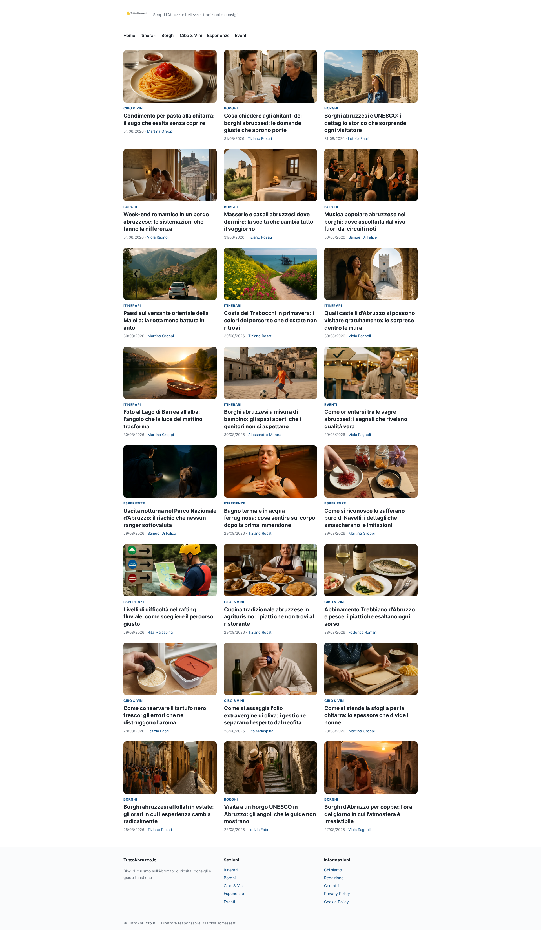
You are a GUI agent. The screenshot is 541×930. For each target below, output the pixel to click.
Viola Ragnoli (158, 237)
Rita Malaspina (160, 632)
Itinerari (148, 35)
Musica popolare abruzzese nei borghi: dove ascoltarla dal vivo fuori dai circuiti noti (364, 221)
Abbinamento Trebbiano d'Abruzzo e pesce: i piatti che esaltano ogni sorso (369, 616)
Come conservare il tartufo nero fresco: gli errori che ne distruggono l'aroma (164, 715)
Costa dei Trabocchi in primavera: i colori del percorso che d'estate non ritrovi (270, 320)
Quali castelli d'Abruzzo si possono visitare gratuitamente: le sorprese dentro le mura (369, 320)
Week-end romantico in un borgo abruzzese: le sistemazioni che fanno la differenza (166, 221)
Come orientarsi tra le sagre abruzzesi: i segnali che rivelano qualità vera (365, 419)
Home (129, 35)
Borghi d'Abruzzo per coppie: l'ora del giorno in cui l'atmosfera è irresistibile (368, 814)
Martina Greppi (160, 131)
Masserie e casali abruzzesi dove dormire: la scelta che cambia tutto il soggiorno (268, 221)
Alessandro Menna (264, 434)
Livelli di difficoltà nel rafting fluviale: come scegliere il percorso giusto (168, 616)
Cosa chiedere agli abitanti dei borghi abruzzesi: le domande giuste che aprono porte (263, 123)
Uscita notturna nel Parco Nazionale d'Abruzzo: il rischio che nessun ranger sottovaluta (169, 518)
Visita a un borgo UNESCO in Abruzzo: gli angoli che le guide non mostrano (270, 814)
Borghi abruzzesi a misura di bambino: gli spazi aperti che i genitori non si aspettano (262, 419)
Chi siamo (333, 869)
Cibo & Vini (191, 35)
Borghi (168, 35)
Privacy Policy (337, 893)
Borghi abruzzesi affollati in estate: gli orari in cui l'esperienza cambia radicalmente (168, 814)
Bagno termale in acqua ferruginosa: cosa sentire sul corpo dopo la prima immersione (269, 518)
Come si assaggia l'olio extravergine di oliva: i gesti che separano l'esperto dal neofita (265, 715)
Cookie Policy (336, 901)
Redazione (333, 877)
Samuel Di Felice (363, 237)
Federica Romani (363, 632)
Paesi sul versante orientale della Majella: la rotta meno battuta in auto (166, 320)
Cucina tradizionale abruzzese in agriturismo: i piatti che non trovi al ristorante (269, 616)
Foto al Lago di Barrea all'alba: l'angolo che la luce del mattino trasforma (163, 419)
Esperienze (218, 35)
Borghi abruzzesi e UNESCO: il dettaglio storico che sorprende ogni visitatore (365, 123)
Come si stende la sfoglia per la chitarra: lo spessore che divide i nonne (366, 715)
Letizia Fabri (358, 138)
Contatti (331, 885)
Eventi (241, 35)
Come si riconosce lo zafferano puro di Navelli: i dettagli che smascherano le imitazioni (364, 518)
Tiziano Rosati (260, 138)
